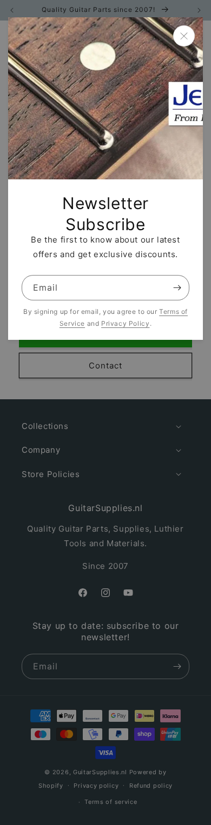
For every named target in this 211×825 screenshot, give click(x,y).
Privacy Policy (125, 323)
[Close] (184, 35)
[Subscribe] (177, 287)
